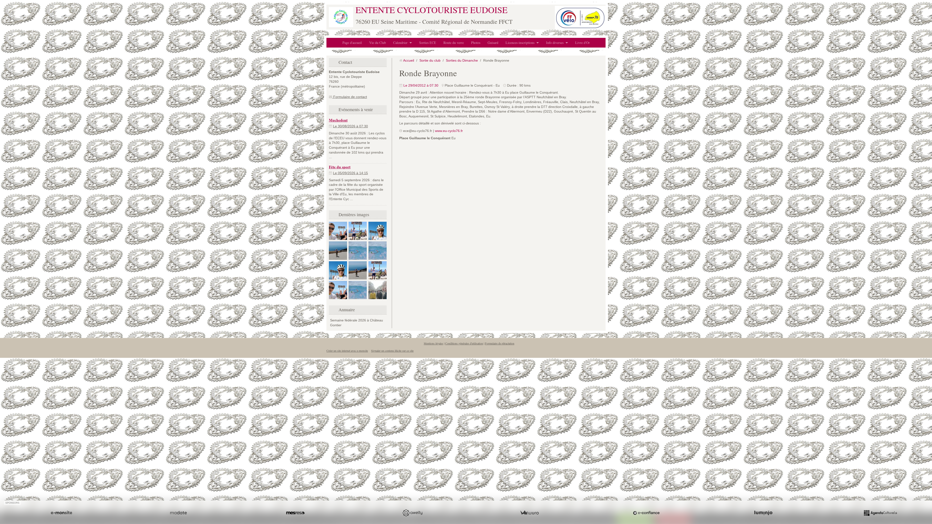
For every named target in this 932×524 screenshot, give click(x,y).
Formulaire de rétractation (499, 343)
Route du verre (453, 42)
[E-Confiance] (646, 512)
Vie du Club (377, 42)
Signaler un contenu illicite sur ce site (392, 350)
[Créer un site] (61, 512)
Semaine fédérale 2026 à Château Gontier (356, 322)
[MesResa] (295, 512)
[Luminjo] (763, 512)
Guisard (493, 42)
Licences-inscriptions (520, 42)
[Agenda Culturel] (880, 512)
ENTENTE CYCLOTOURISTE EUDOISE (432, 10)
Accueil (408, 60)
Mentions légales (433, 343)
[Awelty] (412, 512)
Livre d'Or (582, 42)
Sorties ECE (427, 42)
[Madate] (178, 512)
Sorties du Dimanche (462, 60)
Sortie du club (430, 60)
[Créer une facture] (529, 512)
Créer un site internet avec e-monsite (347, 350)
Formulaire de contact (349, 97)
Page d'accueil (352, 42)
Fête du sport (339, 167)
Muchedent (338, 120)
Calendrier (400, 42)
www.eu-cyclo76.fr (449, 131)
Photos (475, 42)
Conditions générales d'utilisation (464, 343)
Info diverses (555, 42)
